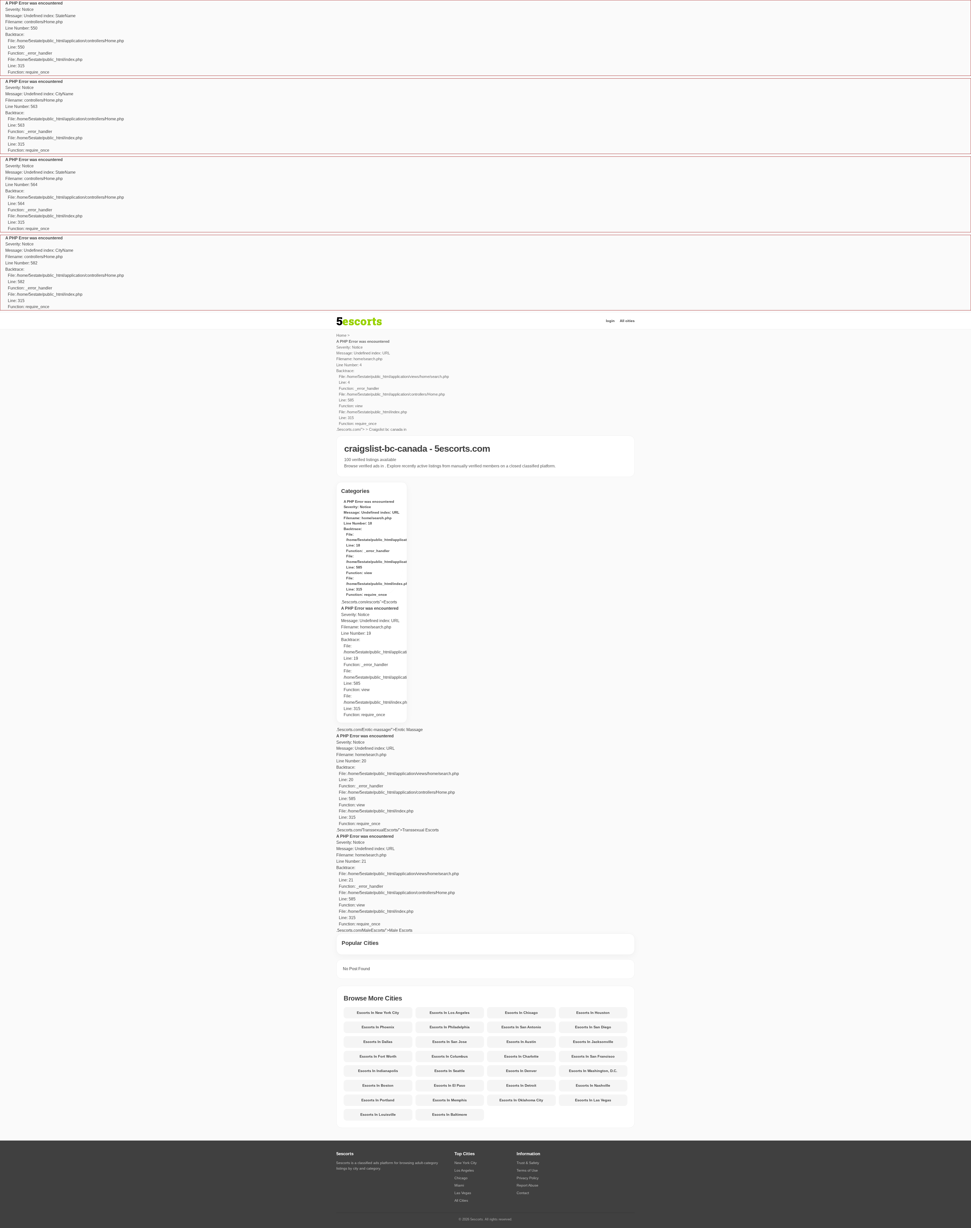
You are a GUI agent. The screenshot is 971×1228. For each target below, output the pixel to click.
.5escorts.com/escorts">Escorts (369, 602)
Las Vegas (462, 1193)
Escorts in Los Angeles (450, 1013)
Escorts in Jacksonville (593, 1042)
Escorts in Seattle (449, 1071)
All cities (627, 321)
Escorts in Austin (521, 1042)
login (610, 321)
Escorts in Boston (377, 1085)
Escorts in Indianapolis (378, 1071)
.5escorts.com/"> (392, 385)
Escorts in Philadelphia (450, 1027)
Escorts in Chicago (521, 1013)
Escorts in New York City (378, 1013)
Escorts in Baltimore (449, 1114)
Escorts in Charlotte (521, 1056)
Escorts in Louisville (378, 1114)
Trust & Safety (528, 1163)
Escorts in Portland (377, 1100)
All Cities (461, 1200)
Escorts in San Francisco (593, 1056)
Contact (523, 1193)
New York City (465, 1163)
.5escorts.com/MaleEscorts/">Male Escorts (397, 883)
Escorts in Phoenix (378, 1027)
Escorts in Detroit (521, 1085)
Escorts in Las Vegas (593, 1100)
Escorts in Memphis (450, 1100)
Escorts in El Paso (449, 1085)
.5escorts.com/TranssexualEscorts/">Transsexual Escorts (397, 783)
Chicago (461, 1178)
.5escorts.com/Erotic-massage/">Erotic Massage (379, 729)
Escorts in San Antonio (521, 1027)
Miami (459, 1185)
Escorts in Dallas (377, 1042)
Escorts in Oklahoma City (521, 1100)
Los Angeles (464, 1170)
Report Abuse (527, 1185)
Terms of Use (527, 1170)
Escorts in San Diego (593, 1027)
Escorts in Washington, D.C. (593, 1071)
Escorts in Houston (593, 1013)
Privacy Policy (528, 1178)
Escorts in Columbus (450, 1056)
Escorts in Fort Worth (378, 1056)
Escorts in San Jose (449, 1042)
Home (341, 335)
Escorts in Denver (521, 1071)
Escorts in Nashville (593, 1085)
